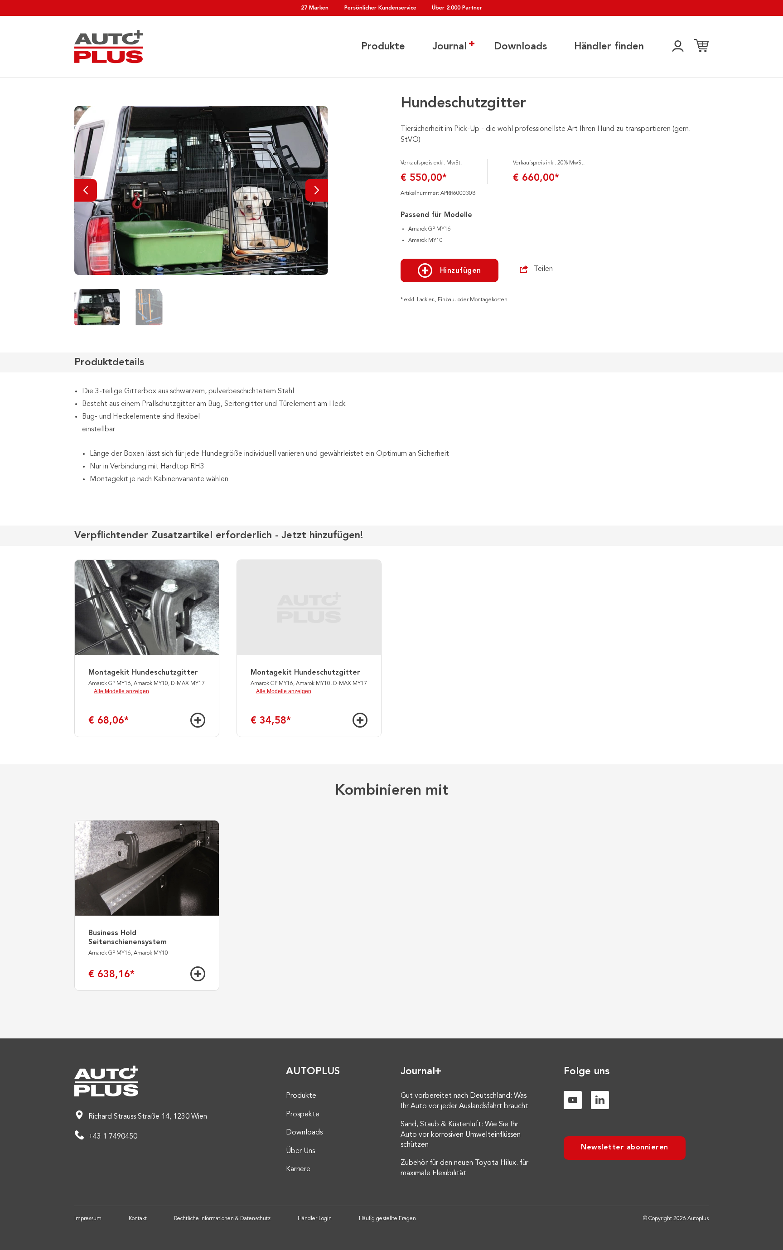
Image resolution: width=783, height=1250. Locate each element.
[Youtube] (573, 1100)
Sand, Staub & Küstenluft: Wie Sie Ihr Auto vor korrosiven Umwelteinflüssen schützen (461, 1135)
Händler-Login (315, 1218)
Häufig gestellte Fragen (387, 1218)
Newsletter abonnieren (624, 1147)
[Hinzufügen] (197, 720)
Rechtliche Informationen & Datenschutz (222, 1218)
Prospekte (302, 1114)
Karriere (298, 1169)
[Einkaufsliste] (701, 46)
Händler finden (609, 47)
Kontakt (138, 1218)
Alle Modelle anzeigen (121, 691)
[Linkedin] (600, 1100)
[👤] (678, 46)
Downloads (520, 47)
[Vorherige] (85, 190)
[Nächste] (316, 190)
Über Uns (300, 1151)
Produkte (383, 47)
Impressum (88, 1218)
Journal (449, 47)
